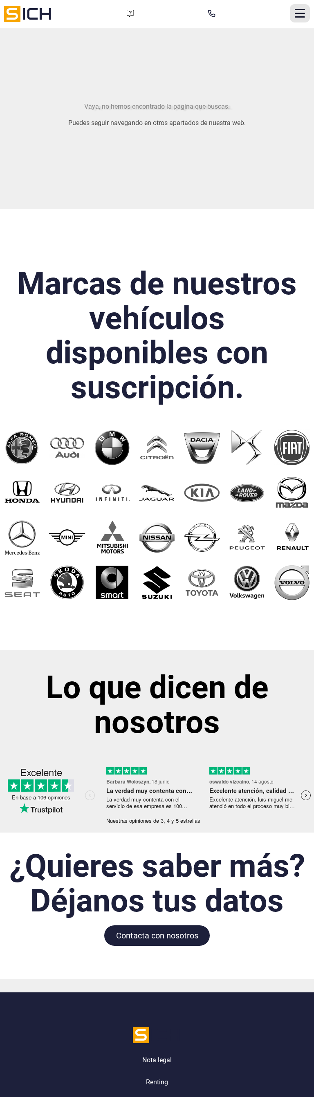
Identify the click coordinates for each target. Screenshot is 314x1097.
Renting (157, 1082)
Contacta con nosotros (157, 935)
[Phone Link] (211, 14)
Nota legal (157, 1060)
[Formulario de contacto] (130, 14)
